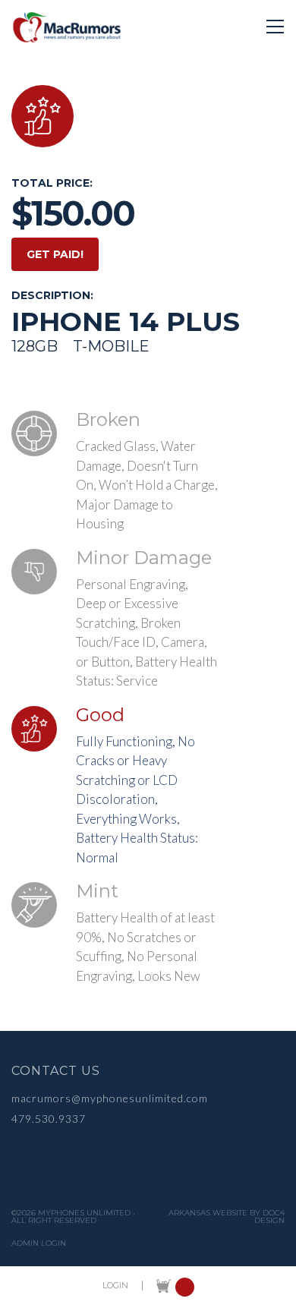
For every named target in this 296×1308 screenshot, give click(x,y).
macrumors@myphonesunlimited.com (109, 1098)
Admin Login (38, 1243)
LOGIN (115, 1285)
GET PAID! (55, 254)
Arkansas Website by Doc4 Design (226, 1216)
